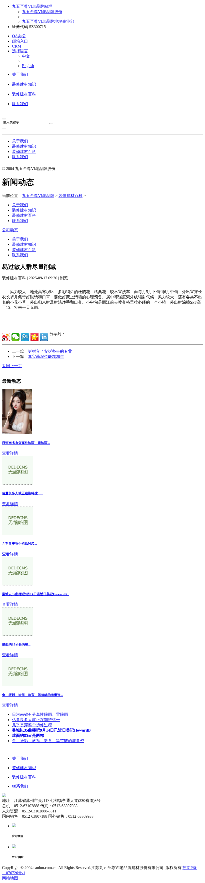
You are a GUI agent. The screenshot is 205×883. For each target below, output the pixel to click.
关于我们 (20, 74)
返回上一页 (12, 366)
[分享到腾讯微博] (25, 337)
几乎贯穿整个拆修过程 (32, 725)
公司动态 (10, 230)
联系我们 (20, 104)
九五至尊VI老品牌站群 (32, 6)
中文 (26, 56)
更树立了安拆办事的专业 (50, 351)
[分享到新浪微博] (6, 337)
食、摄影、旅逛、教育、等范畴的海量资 (48, 741)
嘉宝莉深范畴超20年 (46, 356)
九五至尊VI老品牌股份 (42, 12)
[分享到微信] (16, 337)
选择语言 (20, 51)
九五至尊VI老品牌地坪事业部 (48, 21)
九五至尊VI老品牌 (38, 195)
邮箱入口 (20, 41)
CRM (16, 46)
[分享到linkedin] (44, 337)
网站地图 (10, 878)
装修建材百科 (24, 94)
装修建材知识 (24, 84)
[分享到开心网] (34, 337)
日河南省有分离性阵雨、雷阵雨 (40, 714)
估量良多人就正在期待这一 (36, 720)
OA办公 (19, 36)
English (28, 66)
